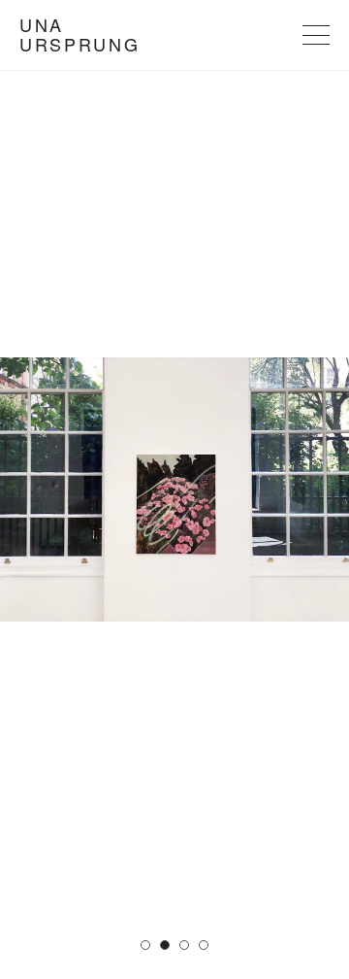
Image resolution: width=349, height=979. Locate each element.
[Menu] (316, 35)
